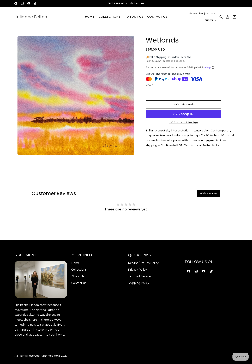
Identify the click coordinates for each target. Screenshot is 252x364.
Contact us (78, 282)
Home (75, 263)
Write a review (208, 193)
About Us (77, 276)
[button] (111, 17)
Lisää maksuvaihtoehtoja (183, 122)
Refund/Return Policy (143, 263)
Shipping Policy (138, 282)
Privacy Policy (137, 269)
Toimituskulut (153, 60)
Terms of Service (139, 276)
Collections (78, 269)
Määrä (149, 85)
